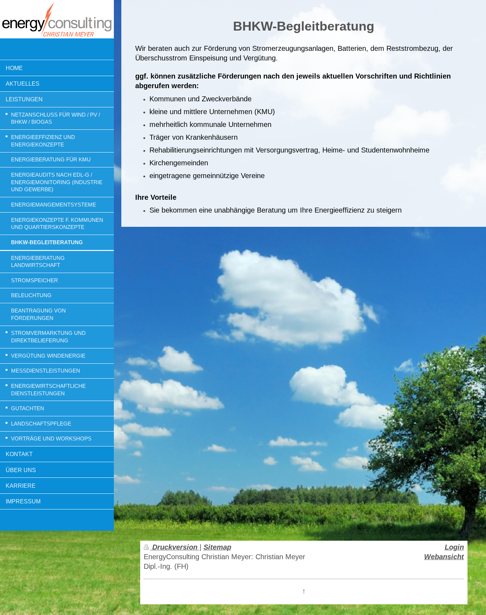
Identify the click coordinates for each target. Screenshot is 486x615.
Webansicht (444, 557)
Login (454, 547)
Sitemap (217, 547)
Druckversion (175, 547)
